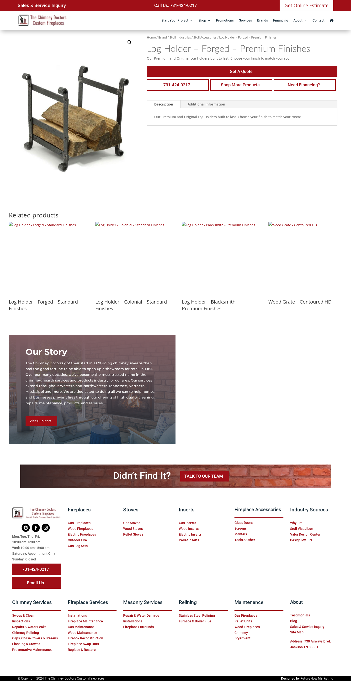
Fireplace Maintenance (85, 621)
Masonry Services (143, 602)
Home (151, 37)
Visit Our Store (41, 421)
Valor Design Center (305, 534)
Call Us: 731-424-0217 (175, 5)
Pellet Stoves (133, 534)
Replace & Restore (82, 650)
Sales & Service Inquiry (42, 5)
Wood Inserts (189, 529)
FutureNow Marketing (316, 678)
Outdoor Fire (77, 540)
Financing (280, 20)
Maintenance (248, 602)
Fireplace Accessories (257, 509)
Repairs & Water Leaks (29, 627)
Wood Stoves (133, 529)
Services (245, 20)
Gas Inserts (187, 523)
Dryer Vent (242, 638)
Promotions (225, 20)
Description (163, 104)
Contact (318, 20)
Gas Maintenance (81, 627)
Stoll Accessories (205, 37)
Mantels (240, 534)
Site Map (296, 632)
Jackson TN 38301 (304, 647)
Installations (77, 615)
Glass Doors (243, 523)
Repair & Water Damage (141, 615)
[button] (129, 42)
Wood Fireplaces (80, 529)
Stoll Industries (180, 37)
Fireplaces (79, 510)
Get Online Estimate (306, 5)
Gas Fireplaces (79, 523)
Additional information (206, 104)
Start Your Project (174, 20)
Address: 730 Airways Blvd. (310, 641)
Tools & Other (244, 540)
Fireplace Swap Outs (83, 644)
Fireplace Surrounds (138, 627)
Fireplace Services (88, 602)
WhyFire (296, 523)
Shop (202, 20)
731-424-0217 (176, 84)
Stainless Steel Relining (197, 615)
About (298, 20)
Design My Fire (301, 540)
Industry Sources (309, 510)
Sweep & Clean (23, 615)
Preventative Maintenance (32, 650)
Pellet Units (243, 621)
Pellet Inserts (189, 540)
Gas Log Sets (78, 546)
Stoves (130, 510)
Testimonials (300, 615)
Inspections (21, 621)
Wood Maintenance (82, 633)
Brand (162, 37)
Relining (188, 602)
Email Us (35, 582)
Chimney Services (32, 602)
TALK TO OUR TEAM (203, 476)
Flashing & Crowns (26, 644)
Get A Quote (241, 71)
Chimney (241, 633)
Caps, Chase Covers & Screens (35, 638)
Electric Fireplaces (82, 534)
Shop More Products (240, 84)
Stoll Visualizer (301, 529)
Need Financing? (304, 84)
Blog (293, 621)
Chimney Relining (25, 633)
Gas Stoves (131, 523)
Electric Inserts (190, 534)
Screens (240, 528)
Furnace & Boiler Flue (195, 621)
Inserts (187, 510)
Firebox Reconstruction (85, 638)
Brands (262, 20)
